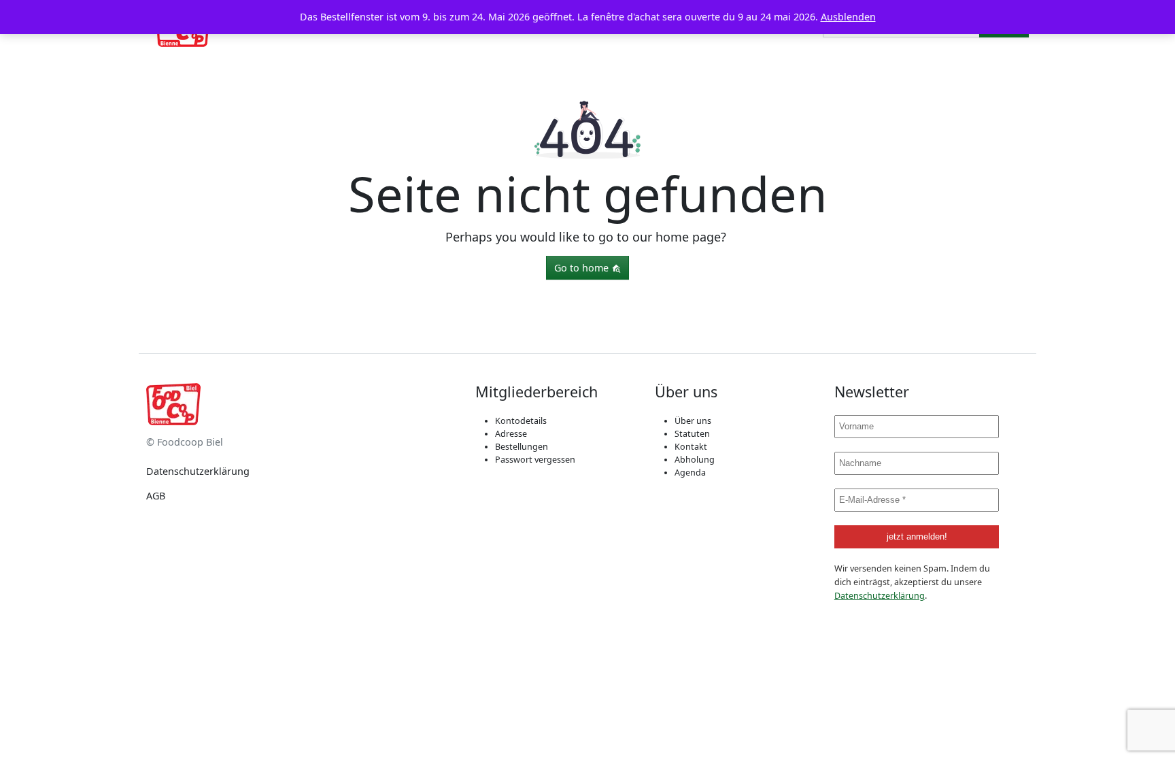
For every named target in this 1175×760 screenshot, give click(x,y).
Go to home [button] (582, 267)
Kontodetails (521, 421)
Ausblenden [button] (848, 16)
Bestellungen (521, 446)
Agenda (690, 472)
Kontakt (691, 446)
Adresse (511, 434)
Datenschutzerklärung (198, 471)
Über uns (693, 421)
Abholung (695, 459)
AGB (155, 495)
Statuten (692, 434)
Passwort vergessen (535, 459)
